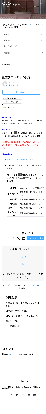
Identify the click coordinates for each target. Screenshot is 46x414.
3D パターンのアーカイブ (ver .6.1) (23, 315)
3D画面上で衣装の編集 (17, 310)
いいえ (23, 257)
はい (23, 264)
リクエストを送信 (34, 285)
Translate (11, 107)
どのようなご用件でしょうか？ (15, 24)
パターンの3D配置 (10, 27)
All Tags (7, 34)
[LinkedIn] (23, 239)
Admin (11, 82)
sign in (11, 354)
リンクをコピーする (35, 238)
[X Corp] (18, 239)
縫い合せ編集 (12, 320)
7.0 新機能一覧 (13, 325)
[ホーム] (11, 4)
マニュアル (36, 24)
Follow (23, 92)
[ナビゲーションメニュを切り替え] (39, 4)
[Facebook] (12, 239)
